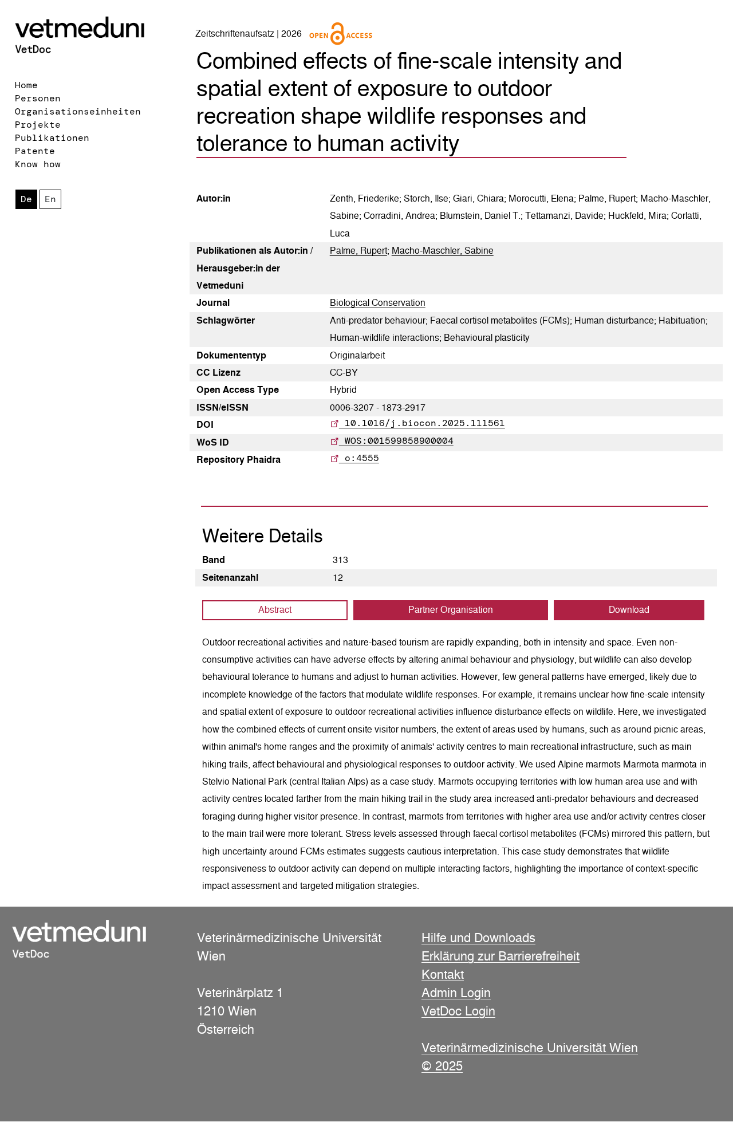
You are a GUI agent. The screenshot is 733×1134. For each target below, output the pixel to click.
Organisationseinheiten (78, 111)
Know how (38, 164)
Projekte (38, 125)
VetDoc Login (458, 1011)
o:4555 (359, 458)
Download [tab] (629, 610)
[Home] (94, 36)
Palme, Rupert (358, 250)
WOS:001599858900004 (396, 441)
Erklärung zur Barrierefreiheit (500, 956)
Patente (35, 151)
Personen (38, 98)
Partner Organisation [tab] (450, 610)
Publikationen (52, 138)
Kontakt (442, 974)
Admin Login (456, 992)
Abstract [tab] (274, 610)
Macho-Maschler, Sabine (443, 250)
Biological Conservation (377, 303)
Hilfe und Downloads (478, 937)
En (50, 199)
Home (26, 85)
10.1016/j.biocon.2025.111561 (422, 423)
